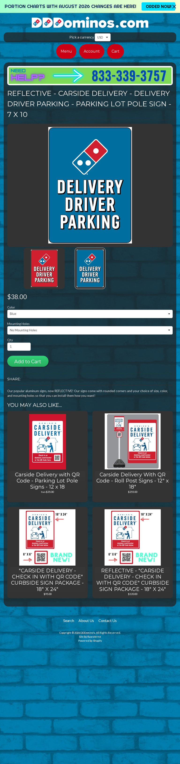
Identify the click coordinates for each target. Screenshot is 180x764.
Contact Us (107, 620)
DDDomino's (87, 632)
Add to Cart (27, 361)
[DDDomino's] (90, 25)
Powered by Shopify (90, 640)
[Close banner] (174, 6)
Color (11, 307)
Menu (66, 51)
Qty (10, 340)
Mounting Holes (18, 324)
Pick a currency (81, 37)
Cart (116, 51)
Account (92, 51)
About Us (86, 620)
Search (68, 620)
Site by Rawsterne (90, 636)
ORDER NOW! (158, 6)
